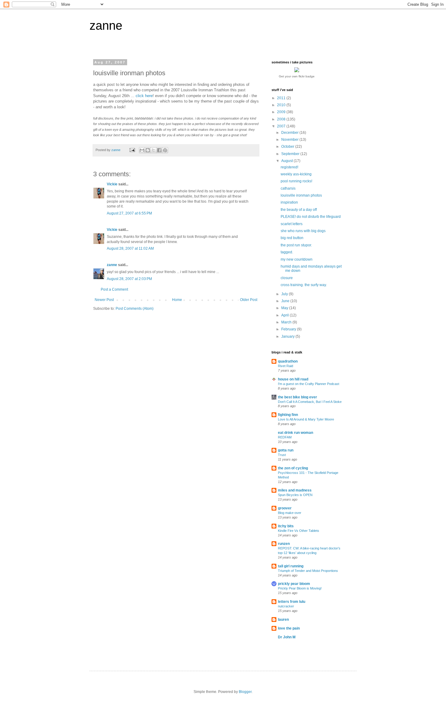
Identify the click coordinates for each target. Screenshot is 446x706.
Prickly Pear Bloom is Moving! (300, 588)
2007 (281, 126)
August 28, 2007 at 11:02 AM (130, 248)
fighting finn (288, 415)
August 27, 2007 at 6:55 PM (129, 213)
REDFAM (285, 437)
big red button (292, 238)
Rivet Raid (285, 366)
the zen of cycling (293, 468)
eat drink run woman (295, 433)
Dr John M (287, 637)
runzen (284, 544)
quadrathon (288, 361)
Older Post (248, 300)
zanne (106, 25)
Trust (282, 455)
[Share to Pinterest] (165, 150)
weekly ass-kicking (296, 174)
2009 (281, 112)
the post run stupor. (296, 245)
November (290, 139)
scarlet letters (291, 224)
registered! (289, 167)
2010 (281, 105)
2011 (281, 98)
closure (287, 278)
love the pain (289, 628)
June (285, 301)
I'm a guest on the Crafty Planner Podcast (308, 384)
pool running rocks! (296, 181)
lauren (283, 619)
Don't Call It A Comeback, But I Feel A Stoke (310, 402)
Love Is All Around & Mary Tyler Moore (306, 419)
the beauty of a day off (299, 210)
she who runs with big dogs (303, 231)
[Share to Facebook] (159, 150)
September (290, 154)
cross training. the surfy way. (304, 285)
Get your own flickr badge (297, 76)
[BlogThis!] (148, 150)
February (289, 329)
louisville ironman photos (301, 195)
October (288, 146)
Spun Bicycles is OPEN (295, 495)
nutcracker (286, 606)
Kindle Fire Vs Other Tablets (298, 530)
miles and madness (295, 490)
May (285, 308)
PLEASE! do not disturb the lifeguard (311, 217)
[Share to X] (153, 150)
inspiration (289, 202)
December (290, 132)
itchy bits (286, 526)
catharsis (288, 188)
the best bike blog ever (297, 397)
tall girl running (290, 566)
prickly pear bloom (294, 584)
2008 (281, 119)
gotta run (285, 450)
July (285, 294)
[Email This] (142, 150)
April (285, 315)
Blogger (245, 692)
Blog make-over (289, 513)
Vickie (112, 184)
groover (285, 508)
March (286, 322)
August (287, 161)
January (288, 336)
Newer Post (104, 300)
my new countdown (297, 259)
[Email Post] (132, 150)
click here (144, 95)
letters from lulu (291, 602)
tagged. (287, 252)
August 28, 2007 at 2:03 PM (129, 279)
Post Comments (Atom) (135, 308)
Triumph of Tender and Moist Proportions (308, 571)
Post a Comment (114, 289)
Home (177, 300)
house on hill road (293, 379)
